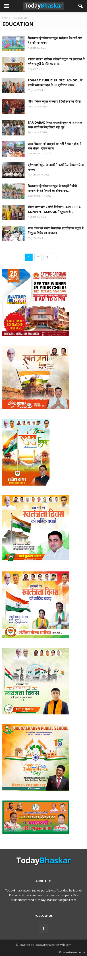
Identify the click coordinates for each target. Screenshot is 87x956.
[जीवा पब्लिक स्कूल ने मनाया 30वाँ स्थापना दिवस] (13, 106)
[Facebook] (43, 928)
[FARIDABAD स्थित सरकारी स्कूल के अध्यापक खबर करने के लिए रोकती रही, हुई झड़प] (13, 127)
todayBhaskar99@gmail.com (57, 900)
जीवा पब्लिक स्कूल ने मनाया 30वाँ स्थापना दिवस (54, 101)
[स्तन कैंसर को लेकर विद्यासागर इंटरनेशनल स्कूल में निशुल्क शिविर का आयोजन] (13, 233)
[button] (81, 6)
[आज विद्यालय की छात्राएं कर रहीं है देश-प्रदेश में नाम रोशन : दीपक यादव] (13, 149)
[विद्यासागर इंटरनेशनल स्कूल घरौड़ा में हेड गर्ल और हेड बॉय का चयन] (13, 43)
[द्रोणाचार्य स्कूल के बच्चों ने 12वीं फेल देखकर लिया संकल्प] (13, 170)
